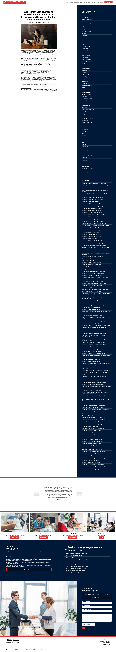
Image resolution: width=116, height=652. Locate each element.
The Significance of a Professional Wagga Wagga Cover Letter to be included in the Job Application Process (96, 364)
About (98, 2)
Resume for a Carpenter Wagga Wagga (91, 361)
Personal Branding (86, 68)
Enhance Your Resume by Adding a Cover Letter (93, 428)
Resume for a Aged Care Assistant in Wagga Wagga (94, 344)
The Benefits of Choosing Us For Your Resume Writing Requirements (94, 377)
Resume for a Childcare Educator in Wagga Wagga (93, 405)
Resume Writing (85, 15)
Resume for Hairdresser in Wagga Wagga (91, 430)
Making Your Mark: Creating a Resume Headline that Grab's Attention (96, 312)
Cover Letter (41, 84)
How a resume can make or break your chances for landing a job (96, 356)
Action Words (85, 57)
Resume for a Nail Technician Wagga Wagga (92, 221)
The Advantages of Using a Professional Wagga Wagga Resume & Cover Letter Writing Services (96, 387)
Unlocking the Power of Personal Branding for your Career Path (95, 194)
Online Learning (85, 83)
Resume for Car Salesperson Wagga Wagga (92, 203)
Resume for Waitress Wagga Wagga (90, 460)
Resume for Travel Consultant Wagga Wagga (92, 424)
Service (83, 148)
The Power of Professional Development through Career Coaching (95, 190)
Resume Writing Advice (87, 118)
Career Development (86, 92)
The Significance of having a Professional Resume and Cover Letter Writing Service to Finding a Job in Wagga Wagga (96, 288)
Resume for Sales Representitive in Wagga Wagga (93, 305)
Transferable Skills (86, 96)
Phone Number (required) (86, 609)
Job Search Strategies (87, 98)
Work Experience (86, 55)
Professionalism (85, 79)
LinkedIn (81, 2)
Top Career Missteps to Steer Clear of (90, 232)
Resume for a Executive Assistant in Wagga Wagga (94, 321)
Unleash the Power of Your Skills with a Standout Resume (95, 225)
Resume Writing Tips (87, 122)
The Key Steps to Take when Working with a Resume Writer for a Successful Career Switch (96, 294)
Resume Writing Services (87, 168)
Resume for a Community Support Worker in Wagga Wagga (96, 325)
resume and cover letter (44, 52)
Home (67, 2)
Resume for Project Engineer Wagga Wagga (92, 262)
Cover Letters (76, 2)
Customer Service (86, 127)
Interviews (84, 157)
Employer (84, 144)
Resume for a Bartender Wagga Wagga (91, 309)
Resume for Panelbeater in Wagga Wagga (91, 411)
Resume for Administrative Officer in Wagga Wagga (94, 382)
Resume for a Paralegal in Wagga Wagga (91, 234)
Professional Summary (87, 59)
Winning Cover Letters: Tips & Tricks (90, 269)
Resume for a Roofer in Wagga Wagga (91, 201)
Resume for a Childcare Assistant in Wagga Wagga (94, 333)
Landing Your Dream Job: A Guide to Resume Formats (94, 266)
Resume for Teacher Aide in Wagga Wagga (92, 453)
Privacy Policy (26, 649)
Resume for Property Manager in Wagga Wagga (93, 441)
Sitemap (30, 649)
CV (82, 170)
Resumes (71, 2)
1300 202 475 (108, 2)
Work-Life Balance (86, 66)
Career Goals (85, 81)
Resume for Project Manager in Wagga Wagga (92, 256)
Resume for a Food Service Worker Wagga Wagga (93, 353)
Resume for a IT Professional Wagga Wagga (92, 456)
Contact (101, 2)
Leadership (84, 77)
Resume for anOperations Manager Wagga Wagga (93, 419)
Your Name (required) (86, 601)
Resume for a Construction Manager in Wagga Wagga (94, 466)
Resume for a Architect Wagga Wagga (91, 323)
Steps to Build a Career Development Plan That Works (94, 396)
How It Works (87, 2)
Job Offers (84, 33)
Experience (84, 140)
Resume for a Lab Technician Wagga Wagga (92, 285)
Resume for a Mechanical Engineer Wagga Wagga (93, 271)
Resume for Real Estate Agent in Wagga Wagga (93, 243)
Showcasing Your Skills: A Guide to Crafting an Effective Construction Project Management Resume (95, 448)
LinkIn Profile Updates (87, 19)
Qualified (32, 84)
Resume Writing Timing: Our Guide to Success (92, 421)
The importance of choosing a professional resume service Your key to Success (96, 253)
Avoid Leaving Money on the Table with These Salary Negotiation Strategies (94, 336)
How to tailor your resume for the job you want (93, 342)
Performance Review (86, 74)
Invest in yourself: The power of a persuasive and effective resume (95, 373)
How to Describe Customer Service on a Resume (93, 281)
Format (83, 124)
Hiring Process (85, 114)
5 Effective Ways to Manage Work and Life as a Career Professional (95, 367)
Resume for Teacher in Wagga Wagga (90, 445)
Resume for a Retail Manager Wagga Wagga (92, 236)
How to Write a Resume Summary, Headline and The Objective (96, 370)
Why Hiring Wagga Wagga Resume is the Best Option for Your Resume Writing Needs (96, 339)
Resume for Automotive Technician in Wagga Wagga (94, 183)
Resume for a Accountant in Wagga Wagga (92, 212)
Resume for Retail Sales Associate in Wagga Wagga (94, 283)
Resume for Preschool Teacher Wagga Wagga (92, 197)
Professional (85, 151)
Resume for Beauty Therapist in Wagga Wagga (93, 384)
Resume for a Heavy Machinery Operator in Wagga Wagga (95, 409)
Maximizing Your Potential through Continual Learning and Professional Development (96, 259)
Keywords (84, 53)
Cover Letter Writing (86, 31)
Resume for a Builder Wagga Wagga (90, 349)
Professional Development (88, 109)
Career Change (85, 103)
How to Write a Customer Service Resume (92, 331)
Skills (83, 142)
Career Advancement (87, 85)
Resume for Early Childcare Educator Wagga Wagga (94, 245)
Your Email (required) (86, 605)
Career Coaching (85, 111)
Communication (85, 37)
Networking (84, 72)
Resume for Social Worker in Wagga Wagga (92, 351)
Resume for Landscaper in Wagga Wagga (91, 443)
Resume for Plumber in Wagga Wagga (91, 251)
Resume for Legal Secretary (26, 88)
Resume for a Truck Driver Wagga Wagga (91, 390)
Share (48, 22)
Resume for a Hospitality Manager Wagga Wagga (93, 451)
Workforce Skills (86, 70)
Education (84, 42)
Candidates (26, 84)
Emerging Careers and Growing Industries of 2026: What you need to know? (96, 318)
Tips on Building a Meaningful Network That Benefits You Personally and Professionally (95, 393)
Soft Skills (84, 107)
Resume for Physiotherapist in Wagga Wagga (92, 275)
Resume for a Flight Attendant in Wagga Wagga (93, 240)
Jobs (29, 84)
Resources (93, 2)
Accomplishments (86, 40)
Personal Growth (86, 105)
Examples (84, 131)
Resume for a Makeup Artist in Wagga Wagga (92, 206)
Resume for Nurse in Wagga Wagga (90, 432)
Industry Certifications (87, 90)
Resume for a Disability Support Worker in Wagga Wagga (95, 458)
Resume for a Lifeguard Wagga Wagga (91, 217)
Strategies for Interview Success (89, 303)
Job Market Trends (86, 94)
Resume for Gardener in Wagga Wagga (91, 469)
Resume (45, 84)
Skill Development (86, 87)
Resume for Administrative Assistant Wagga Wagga (94, 214)
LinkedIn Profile (85, 166)
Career (83, 164)
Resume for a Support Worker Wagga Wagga (92, 435)
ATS (83, 44)
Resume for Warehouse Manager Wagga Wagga (93, 300)
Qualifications (85, 146)
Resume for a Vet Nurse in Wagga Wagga (91, 403)
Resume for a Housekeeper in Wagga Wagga (92, 439)
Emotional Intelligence (87, 61)
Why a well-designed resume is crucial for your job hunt (95, 437)
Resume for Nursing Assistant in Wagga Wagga (93, 273)
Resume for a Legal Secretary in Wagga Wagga (93, 230)
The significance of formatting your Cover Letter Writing (95, 223)
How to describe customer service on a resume (93, 407)
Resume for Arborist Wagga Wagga (90, 426)
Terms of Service (20, 649)
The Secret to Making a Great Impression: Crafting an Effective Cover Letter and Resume (96, 414)
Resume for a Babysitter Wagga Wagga (91, 359)
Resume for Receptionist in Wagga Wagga (91, 264)
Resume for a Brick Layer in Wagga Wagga (92, 315)
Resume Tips (85, 48)
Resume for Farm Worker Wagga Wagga (91, 210)
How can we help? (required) (87, 613)
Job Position (85, 129)
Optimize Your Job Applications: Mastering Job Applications (96, 185)
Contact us (84, 21)
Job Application (85, 29)
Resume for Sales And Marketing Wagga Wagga (93, 188)
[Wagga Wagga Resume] (14, 3)
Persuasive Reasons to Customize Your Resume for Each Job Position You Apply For (96, 297)
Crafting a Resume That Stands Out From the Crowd (94, 417)
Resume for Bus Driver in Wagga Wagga (91, 307)
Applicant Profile (86, 46)
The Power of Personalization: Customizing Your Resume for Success (96, 328)
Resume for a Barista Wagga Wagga (90, 219)
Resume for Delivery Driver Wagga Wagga (91, 462)
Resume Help (85, 120)
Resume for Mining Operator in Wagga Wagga (92, 199)
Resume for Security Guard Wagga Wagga (91, 227)
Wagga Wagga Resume (10, 649)
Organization (85, 35)
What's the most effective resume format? (92, 291)
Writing (83, 153)
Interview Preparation (87, 155)
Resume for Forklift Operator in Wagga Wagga (92, 347)
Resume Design (85, 50)
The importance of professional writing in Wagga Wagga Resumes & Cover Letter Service (95, 278)
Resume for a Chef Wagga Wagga (89, 238)
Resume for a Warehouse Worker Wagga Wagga (93, 464)
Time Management (86, 63)
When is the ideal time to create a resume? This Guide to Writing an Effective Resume (95, 248)
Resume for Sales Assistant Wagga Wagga (92, 208)
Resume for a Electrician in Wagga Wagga (92, 380)
